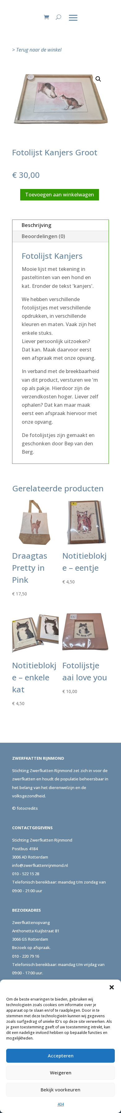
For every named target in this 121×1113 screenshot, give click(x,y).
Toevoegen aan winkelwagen (59, 194)
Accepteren (61, 1055)
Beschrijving (36, 225)
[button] (112, 987)
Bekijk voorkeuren (60, 1089)
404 (60, 1104)
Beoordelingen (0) (43, 236)
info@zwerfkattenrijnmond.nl (40, 865)
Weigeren (60, 1072)
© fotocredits (25, 808)
